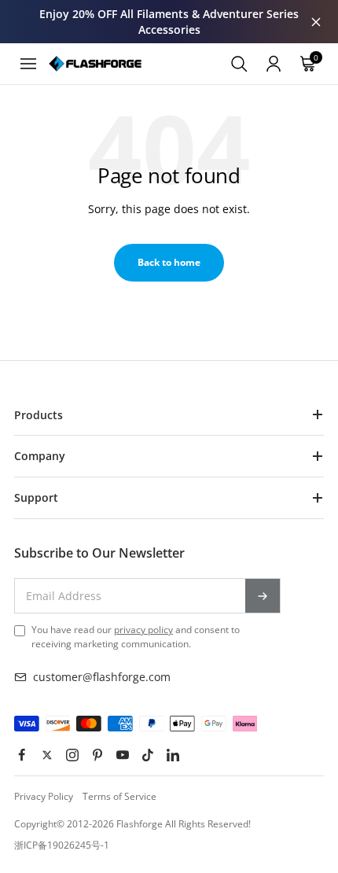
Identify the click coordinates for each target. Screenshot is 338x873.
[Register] (263, 595)
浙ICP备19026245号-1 (61, 845)
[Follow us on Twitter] (47, 755)
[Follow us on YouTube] (122, 755)
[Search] (239, 63)
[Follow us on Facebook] (22, 755)
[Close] (316, 22)
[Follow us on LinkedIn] (173, 755)
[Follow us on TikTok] (148, 755)
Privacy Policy (43, 796)
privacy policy (143, 629)
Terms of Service (119, 796)
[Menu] (28, 64)
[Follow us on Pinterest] (97, 755)
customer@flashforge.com (102, 676)
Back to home (169, 262)
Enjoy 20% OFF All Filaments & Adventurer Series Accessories (169, 21)
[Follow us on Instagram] (72, 755)
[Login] (273, 63)
